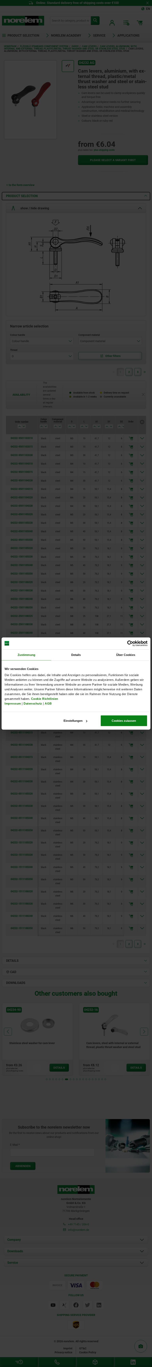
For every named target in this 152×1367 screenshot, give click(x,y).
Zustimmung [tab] (26, 654)
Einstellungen (73, 720)
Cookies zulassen (124, 720)
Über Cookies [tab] (125, 654)
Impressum (13, 703)
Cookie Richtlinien (44, 698)
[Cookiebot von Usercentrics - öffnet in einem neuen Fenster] (130, 643)
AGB (48, 703)
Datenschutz (33, 703)
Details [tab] (76, 654)
